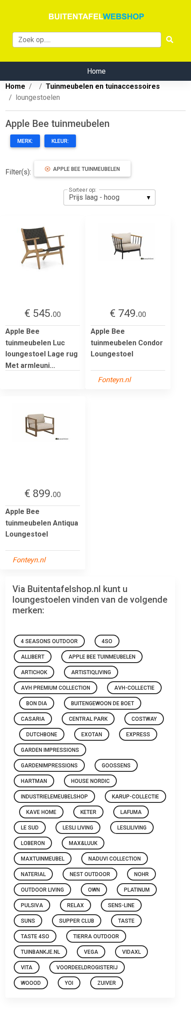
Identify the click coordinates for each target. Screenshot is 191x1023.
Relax (75, 905)
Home (96, 71)
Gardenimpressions (49, 765)
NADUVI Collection (114, 859)
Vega (91, 952)
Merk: (25, 141)
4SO (107, 641)
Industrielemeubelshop (54, 797)
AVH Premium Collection (55, 688)
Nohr (141, 874)
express (138, 734)
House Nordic (90, 781)
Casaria (33, 719)
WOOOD (31, 983)
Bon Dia (36, 703)
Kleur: (60, 141)
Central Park (88, 719)
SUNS (28, 921)
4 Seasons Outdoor (49, 641)
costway (144, 719)
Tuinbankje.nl (40, 952)
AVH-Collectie (134, 688)
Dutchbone (41, 734)
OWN (94, 890)
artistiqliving (91, 672)
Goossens (116, 765)
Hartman (34, 781)
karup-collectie (135, 797)
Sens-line (121, 905)
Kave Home (41, 812)
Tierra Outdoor (96, 936)
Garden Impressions (50, 750)
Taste (126, 921)
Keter (88, 812)
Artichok (34, 672)
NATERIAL (33, 874)
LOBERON (33, 843)
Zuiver (106, 983)
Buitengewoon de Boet (102, 703)
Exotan (91, 734)
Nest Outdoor (90, 874)
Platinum (137, 890)
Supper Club (76, 921)
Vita (26, 967)
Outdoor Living (42, 890)
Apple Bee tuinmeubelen (85, 169)
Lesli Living (78, 828)
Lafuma (131, 812)
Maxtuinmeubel (42, 859)
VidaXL (131, 952)
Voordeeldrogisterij (87, 967)
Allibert (32, 657)
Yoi (69, 983)
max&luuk (83, 843)
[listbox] (109, 197)
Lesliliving (132, 828)
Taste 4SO (35, 936)
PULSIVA (32, 905)
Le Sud (30, 828)
